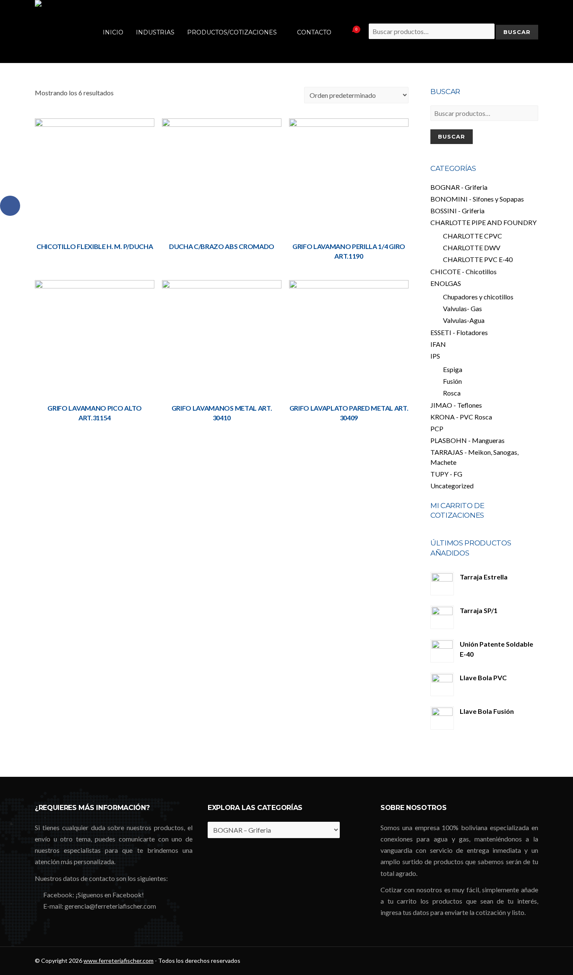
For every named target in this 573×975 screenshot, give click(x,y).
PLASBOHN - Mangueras (467, 440)
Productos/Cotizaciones (232, 32)
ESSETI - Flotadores (459, 332)
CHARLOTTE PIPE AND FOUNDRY (483, 222)
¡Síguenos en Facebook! (110, 895)
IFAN (438, 344)
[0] (346, 31)
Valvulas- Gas (462, 308)
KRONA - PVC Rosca (461, 417)
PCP (436, 428)
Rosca (452, 393)
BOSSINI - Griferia (457, 211)
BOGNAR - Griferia (458, 187)
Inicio (113, 32)
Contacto (314, 32)
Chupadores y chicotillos (478, 297)
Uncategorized (452, 486)
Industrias (155, 32)
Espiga (452, 369)
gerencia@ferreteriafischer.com (110, 906)
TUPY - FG (446, 474)
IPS (435, 356)
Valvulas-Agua (463, 320)
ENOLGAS (445, 283)
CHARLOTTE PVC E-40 (478, 259)
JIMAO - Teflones (456, 405)
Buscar (451, 136)
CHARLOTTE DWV (471, 248)
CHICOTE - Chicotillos (463, 271)
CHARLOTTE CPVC (472, 236)
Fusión (452, 381)
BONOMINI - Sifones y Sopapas (477, 199)
